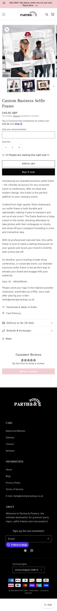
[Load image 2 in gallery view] (28, 85)
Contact (10, 444)
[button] (3, 14)
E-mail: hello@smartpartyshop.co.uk (24, 496)
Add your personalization (14, 129)
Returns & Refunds (15, 431)
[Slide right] (51, 51)
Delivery (10, 437)
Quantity (6, 142)
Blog (8, 476)
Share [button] (9, 338)
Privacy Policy (13, 482)
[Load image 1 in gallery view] (13, 85)
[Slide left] (5, 51)
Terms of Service (14, 489)
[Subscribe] (48, 539)
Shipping (16, 116)
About (9, 469)
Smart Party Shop (20, 590)
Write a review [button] (28, 371)
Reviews (10, 450)
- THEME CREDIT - (34, 590)
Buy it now (28, 172)
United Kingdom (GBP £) (26, 570)
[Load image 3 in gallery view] (43, 85)
